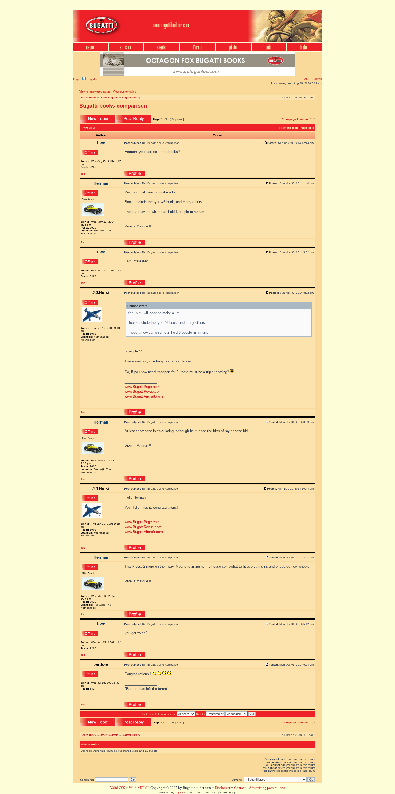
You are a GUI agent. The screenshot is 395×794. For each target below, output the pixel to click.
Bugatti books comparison (113, 106)
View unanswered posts (94, 91)
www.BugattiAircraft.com (144, 396)
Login (76, 79)
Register (92, 79)
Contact (240, 788)
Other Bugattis (109, 97)
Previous (302, 119)
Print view (88, 127)
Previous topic (289, 127)
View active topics (124, 91)
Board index (88, 97)
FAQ (305, 78)
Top (83, 173)
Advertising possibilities (267, 788)
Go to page (289, 119)
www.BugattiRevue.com (143, 391)
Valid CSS (117, 788)
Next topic (307, 127)
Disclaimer (222, 788)
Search (317, 78)
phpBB (179, 792)
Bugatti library (131, 97)
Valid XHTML (139, 788)
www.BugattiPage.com (142, 387)
